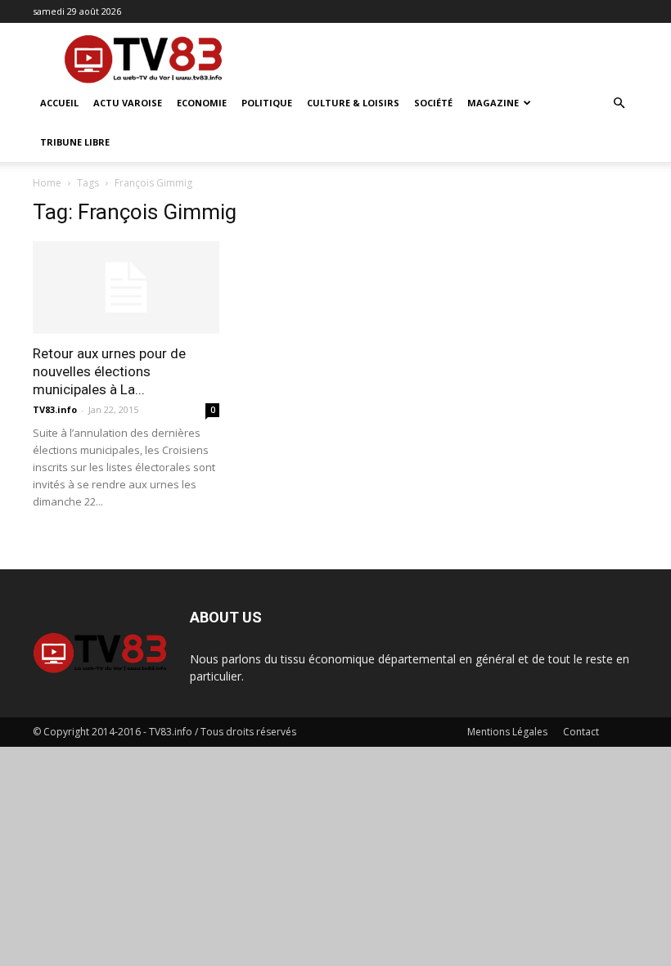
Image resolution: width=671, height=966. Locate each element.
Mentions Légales (507, 732)
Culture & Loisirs (353, 103)
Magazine (493, 103)
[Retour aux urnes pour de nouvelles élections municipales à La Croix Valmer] (126, 287)
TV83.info (55, 409)
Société (433, 103)
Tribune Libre (75, 142)
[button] (618, 103)
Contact (581, 732)
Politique (266, 103)
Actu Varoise (127, 103)
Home (47, 183)
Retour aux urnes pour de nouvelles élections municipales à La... (109, 371)
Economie (202, 103)
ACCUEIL (59, 103)
